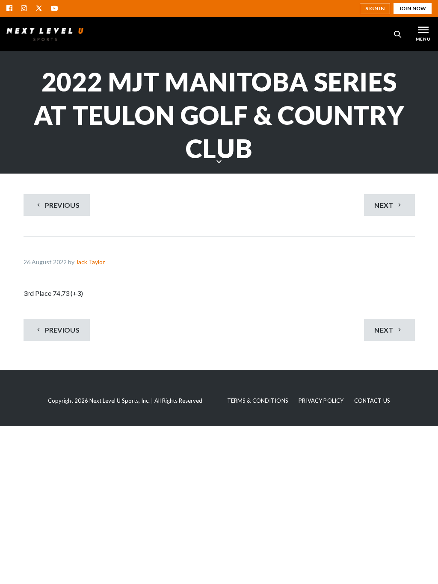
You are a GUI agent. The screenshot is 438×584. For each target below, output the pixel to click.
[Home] (45, 34)
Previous (61, 205)
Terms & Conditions (257, 400)
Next (384, 205)
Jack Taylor (90, 261)
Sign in (375, 8)
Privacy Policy (321, 400)
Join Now (412, 8)
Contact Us (372, 400)
